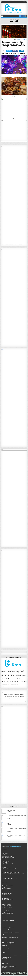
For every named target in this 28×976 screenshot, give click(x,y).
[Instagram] (24, 16)
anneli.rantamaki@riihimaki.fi (7, 913)
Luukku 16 (14, 140)
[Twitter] (20, 16)
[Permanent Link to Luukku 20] (14, 64)
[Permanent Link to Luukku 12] (14, 107)
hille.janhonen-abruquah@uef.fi (7, 934)
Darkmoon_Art (19, 39)
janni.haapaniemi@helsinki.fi (7, 929)
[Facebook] (22, 16)
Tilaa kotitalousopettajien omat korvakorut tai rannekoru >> (12, 244)
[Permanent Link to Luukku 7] (14, 86)
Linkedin (22, 50)
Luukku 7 (14, 96)
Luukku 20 (14, 74)
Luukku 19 (14, 21)
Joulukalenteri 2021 (14, 19)
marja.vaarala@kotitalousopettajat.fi (8, 857)
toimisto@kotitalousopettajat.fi (14, 846)
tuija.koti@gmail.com (6, 894)
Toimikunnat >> (5, 917)
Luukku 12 (14, 118)
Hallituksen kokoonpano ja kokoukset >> (9, 878)
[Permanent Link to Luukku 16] (14, 129)
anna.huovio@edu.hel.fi (6, 900)
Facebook (15, 50)
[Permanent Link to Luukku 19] (14, 31)
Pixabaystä (24, 39)
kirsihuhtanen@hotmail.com (7, 907)
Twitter (9, 50)
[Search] (26, 16)
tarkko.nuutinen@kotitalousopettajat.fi (9, 943)
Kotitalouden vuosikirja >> (7, 948)
